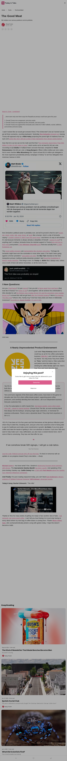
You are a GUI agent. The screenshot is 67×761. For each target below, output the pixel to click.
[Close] (52, 371)
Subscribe (36, 382)
